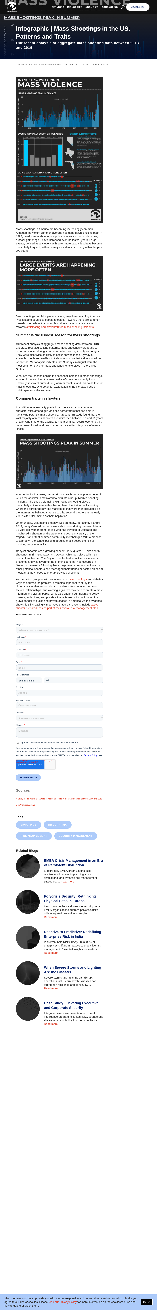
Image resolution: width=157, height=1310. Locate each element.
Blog (35, 64)
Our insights (23, 64)
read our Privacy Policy (62, 1302)
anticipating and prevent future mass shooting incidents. (60, 327)
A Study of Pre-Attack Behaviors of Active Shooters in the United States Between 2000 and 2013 (59, 799)
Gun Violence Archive (25, 805)
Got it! (146, 1302)
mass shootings (77, 579)
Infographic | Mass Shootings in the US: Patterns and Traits (74, 64)
